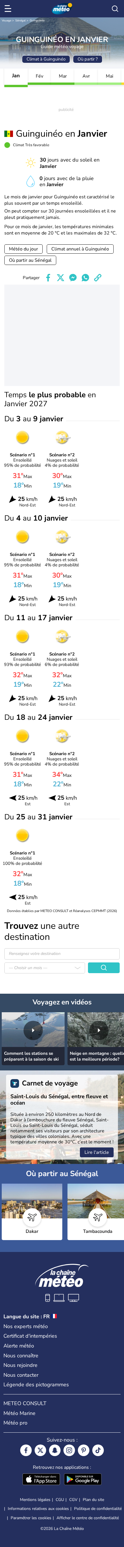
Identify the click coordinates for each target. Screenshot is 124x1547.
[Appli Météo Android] (83, 1479)
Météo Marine (19, 1413)
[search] (115, 8)
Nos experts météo (25, 1326)
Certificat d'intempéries (30, 1335)
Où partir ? (88, 59)
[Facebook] (26, 1450)
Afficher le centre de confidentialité (88, 1518)
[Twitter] (40, 1450)
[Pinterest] (83, 1450)
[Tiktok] (98, 1450)
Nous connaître (20, 1355)
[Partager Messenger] (73, 277)
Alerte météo (18, 1345)
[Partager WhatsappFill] (85, 277)
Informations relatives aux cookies (38, 1508)
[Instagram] (69, 1450)
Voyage (6, 21)
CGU (60, 1499)
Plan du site (93, 1499)
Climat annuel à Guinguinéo (80, 249)
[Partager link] (98, 277)
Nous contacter (20, 1375)
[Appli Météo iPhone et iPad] (41, 1479)
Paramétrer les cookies (31, 1518)
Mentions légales (35, 1499)
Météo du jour (23, 249)
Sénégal (20, 21)
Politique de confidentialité (98, 1508)
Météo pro (15, 1422)
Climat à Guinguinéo (46, 59)
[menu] (9, 8)
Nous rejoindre (20, 1365)
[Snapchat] (55, 1450)
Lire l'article (96, 1152)
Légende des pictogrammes (36, 1384)
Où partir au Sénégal (30, 260)
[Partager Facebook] (48, 277)
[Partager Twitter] (60, 277)
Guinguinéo (37, 21)
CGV (73, 1499)
